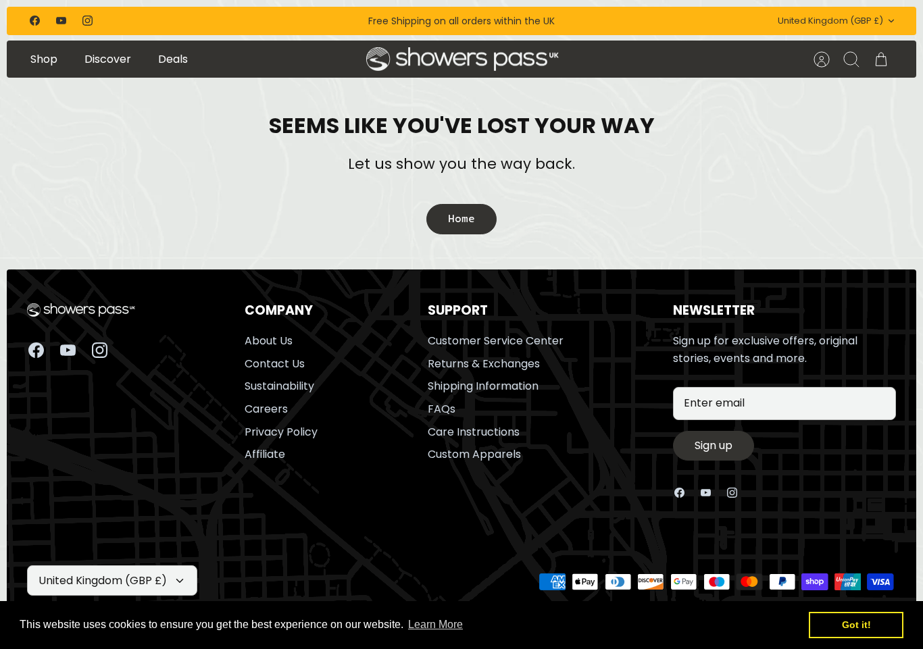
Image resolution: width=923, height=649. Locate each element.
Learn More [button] (435, 624)
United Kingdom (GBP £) (830, 20)
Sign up (713, 445)
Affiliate (265, 454)
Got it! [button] (856, 624)
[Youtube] (61, 20)
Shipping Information (483, 386)
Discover (107, 59)
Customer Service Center (496, 340)
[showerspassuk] (462, 59)
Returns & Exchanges (484, 363)
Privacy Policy (281, 432)
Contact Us (275, 363)
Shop (43, 59)
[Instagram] (87, 20)
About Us (269, 340)
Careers (266, 409)
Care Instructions (474, 432)
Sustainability (279, 386)
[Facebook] (35, 20)
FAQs (441, 409)
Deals (173, 59)
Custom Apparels (474, 454)
